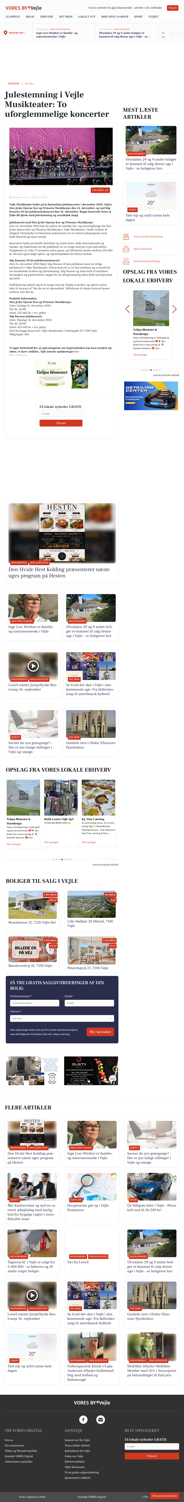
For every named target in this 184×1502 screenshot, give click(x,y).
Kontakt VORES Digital (19, 1456)
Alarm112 (13, 16)
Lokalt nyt (86, 16)
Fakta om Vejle (74, 1456)
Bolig (30, 16)
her (76, 351)
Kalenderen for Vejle (77, 1451)
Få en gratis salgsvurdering (82, 1472)
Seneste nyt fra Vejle (77, 1440)
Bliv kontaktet (100, 1032)
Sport (138, 16)
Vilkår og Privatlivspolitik (21, 1451)
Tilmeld (173, 8)
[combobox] (12, 1018)
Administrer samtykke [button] (19, 1461)
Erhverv (46, 16)
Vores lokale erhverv (77, 1445)
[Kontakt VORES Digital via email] (100, 1419)
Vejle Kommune (75, 1467)
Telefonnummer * (21, 996)
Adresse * (16, 1011)
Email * (69, 996)
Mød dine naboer (114, 16)
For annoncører (14, 1445)
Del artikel (98, 190)
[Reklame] (61, 374)
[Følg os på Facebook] (83, 1419)
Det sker (65, 16)
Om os (9, 1440)
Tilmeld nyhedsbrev (164, 1496)
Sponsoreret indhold (77, 1478)
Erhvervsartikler (75, 1461)
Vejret (153, 16)
